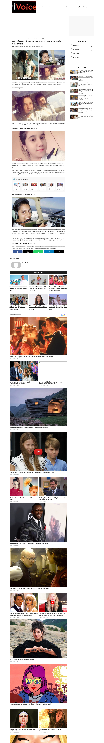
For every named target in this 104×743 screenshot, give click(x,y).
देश (53, 7)
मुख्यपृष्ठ (13, 38)
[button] (90, 7)
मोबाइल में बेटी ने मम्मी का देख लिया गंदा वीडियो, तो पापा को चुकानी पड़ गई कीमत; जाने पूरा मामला (85, 78)
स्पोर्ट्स (78, 7)
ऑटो (73, 7)
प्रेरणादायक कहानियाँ (17, 38)
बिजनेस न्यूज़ (67, 7)
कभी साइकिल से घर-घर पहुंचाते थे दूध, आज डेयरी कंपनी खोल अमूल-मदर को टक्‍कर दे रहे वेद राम (18, 288)
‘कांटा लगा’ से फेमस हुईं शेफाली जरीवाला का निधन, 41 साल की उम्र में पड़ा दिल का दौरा (85, 116)
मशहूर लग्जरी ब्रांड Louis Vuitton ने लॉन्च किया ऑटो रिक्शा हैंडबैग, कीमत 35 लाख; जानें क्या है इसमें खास (85, 97)
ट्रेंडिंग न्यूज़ (84, 7)
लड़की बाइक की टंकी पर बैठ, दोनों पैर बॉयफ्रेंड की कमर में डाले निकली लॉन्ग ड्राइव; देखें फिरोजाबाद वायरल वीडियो (85, 110)
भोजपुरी (48, 7)
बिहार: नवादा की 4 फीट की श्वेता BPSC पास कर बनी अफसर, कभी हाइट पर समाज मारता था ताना (37, 288)
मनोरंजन (58, 7)
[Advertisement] (38, 26)
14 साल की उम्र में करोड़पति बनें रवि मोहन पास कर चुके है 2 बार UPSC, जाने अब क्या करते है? (58, 307)
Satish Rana (26, 263)
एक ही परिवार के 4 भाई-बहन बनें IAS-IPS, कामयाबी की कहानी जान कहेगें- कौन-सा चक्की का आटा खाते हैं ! (18, 307)
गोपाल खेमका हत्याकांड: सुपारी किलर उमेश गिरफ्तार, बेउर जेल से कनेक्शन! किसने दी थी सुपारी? (85, 90)
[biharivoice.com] (24, 7)
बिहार (43, 7)
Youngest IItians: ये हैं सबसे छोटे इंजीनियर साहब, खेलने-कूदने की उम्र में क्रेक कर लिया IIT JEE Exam (58, 288)
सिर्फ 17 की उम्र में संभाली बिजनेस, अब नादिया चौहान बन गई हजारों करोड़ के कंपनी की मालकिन (38, 307)
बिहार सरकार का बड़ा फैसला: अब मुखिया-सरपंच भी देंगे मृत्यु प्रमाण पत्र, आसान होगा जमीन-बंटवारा (85, 71)
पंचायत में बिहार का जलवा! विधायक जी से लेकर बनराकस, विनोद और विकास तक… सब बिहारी (85, 103)
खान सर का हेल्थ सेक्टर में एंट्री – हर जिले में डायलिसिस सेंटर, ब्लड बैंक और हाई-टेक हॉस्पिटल (85, 84)
